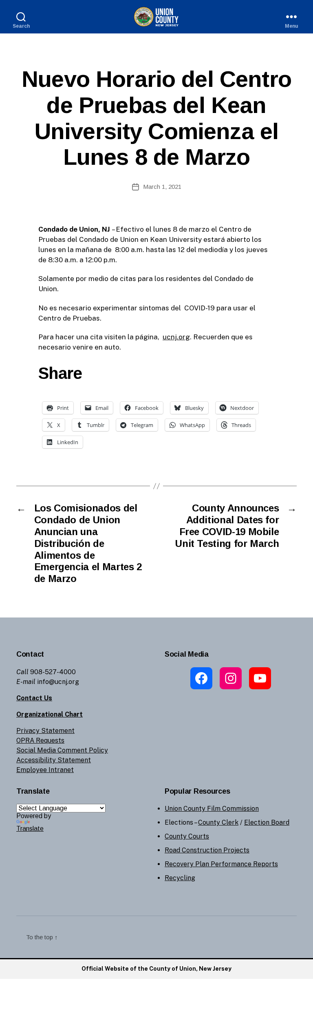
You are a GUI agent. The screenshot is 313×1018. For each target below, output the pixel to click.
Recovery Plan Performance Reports (221, 864)
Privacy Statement (45, 731)
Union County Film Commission (212, 808)
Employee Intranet (45, 770)
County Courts (187, 836)
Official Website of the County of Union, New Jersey (156, 968)
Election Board (266, 822)
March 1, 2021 (162, 186)
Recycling (180, 878)
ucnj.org (176, 337)
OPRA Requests (40, 740)
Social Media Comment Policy (62, 750)
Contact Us (34, 698)
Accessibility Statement (53, 760)
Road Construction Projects (207, 850)
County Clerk (218, 822)
